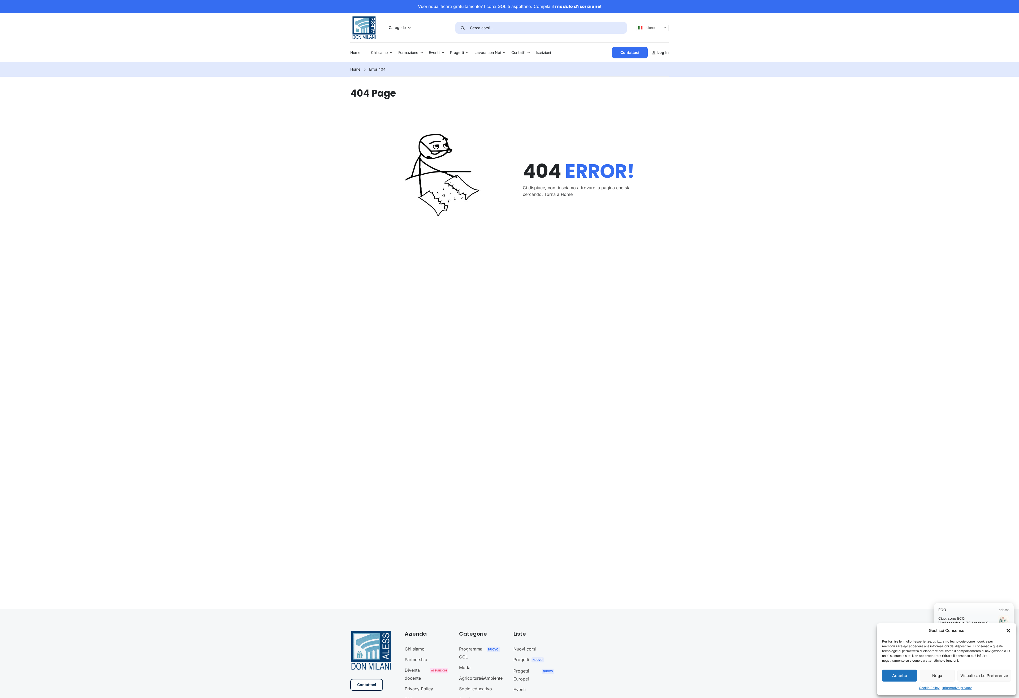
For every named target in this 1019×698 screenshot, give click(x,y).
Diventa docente (413, 674)
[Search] (462, 28)
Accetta (899, 675)
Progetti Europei (521, 675)
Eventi (434, 52)
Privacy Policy (419, 688)
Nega (937, 675)
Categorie (397, 27)
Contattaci (629, 52)
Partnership (416, 659)
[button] (1008, 630)
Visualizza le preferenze (984, 675)
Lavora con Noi (487, 52)
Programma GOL (470, 653)
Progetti (457, 52)
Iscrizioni (543, 52)
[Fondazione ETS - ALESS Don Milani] (364, 27)
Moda (464, 667)
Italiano (648, 27)
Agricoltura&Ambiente (481, 678)
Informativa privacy (957, 688)
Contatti (518, 52)
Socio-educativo (475, 688)
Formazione (408, 52)
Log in (663, 52)
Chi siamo (379, 52)
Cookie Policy (929, 688)
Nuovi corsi (524, 649)
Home (355, 52)
